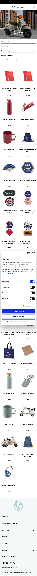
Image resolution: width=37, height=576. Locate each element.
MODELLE (5, 517)
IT (24, 567)
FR (20, 567)
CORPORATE (6, 550)
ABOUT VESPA (6, 530)
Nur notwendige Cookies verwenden (18, 321)
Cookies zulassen (18, 311)
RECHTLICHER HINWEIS (9, 557)
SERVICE (4, 537)
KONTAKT (5, 543)
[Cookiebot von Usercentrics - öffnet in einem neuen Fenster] (27, 253)
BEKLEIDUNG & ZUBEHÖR (9, 523)
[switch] (32, 287)
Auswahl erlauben (18, 316)
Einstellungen (27, 306)
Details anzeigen (7, 273)
